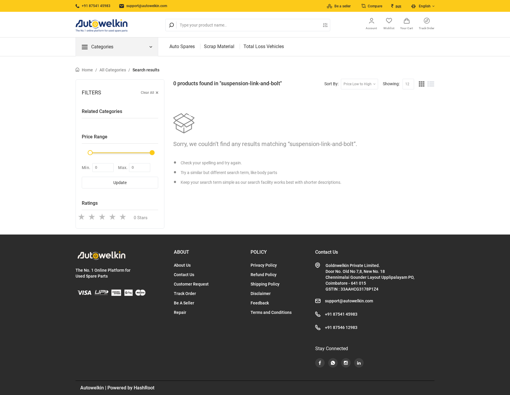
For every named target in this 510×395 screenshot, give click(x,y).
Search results (146, 70)
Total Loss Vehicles (263, 46)
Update (120, 182)
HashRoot (144, 388)
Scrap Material (219, 46)
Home (87, 70)
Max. (123, 167)
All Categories (112, 70)
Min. (86, 167)
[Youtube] (320, 363)
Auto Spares (182, 46)
